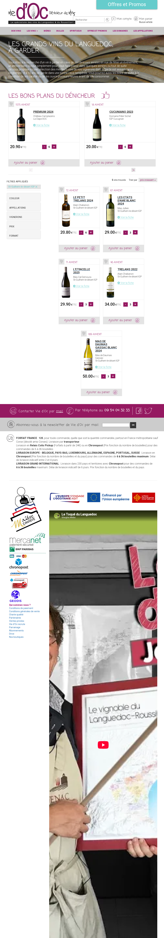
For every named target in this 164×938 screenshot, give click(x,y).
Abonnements (16, 630)
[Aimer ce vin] (11, 104)
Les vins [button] (31, 31)
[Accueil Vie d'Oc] (41, 13)
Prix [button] (11, 226)
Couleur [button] (14, 198)
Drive (11, 633)
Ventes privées (16, 621)
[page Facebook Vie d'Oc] (139, 410)
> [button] (133, 170)
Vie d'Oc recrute (17, 624)
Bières (47, 31)
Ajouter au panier (25, 162)
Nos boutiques (16, 637)
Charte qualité (16, 614)
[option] (44, 134)
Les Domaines (120, 31)
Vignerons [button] (15, 217)
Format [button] (13, 235)
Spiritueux (76, 31)
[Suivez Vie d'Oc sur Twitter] (148, 410)
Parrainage (14, 627)
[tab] (24, 197)
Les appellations (143, 31)
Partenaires (15, 617)
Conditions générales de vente (24, 611)
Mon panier (145, 19)
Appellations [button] (17, 207)
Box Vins (16, 31)
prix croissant (147, 180)
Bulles (60, 31)
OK (133, 425)
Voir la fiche (42, 125)
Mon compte (124, 19)
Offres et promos (97, 31)
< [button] (30, 170)
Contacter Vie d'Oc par (41, 411)
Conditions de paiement (21, 608)
